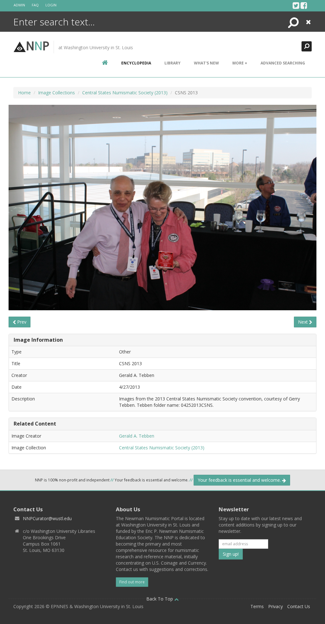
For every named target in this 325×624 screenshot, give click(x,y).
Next (303, 322)
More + (239, 63)
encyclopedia (136, 63)
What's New (206, 63)
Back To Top (160, 599)
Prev (21, 322)
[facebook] (304, 5)
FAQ (35, 5)
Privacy (275, 606)
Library (172, 63)
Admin (19, 5)
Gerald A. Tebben (136, 436)
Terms (257, 606)
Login (50, 5)
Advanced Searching (283, 63)
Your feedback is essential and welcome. (240, 480)
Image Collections (56, 93)
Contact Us (298, 606)
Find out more (132, 582)
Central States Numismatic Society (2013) (125, 93)
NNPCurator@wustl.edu (47, 518)
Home (24, 93)
